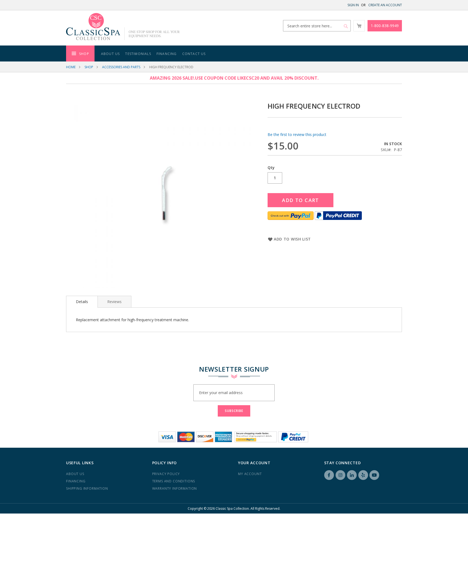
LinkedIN (352, 475)
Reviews (114, 301)
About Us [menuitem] (110, 53)
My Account (250, 474)
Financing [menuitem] (167, 53)
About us (75, 474)
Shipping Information (87, 488)
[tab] (82, 302)
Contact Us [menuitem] (194, 53)
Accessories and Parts (121, 67)
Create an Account (385, 5)
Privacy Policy (166, 474)
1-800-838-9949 (385, 25)
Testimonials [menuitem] (138, 53)
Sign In (353, 5)
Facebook (329, 475)
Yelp (363, 475)
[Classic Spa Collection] (93, 26)
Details (82, 301)
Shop (88, 67)
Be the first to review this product (297, 134)
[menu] (234, 53)
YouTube (374, 475)
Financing (76, 481)
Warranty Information (174, 488)
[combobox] (317, 25)
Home (71, 67)
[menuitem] (80, 53)
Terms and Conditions (173, 481)
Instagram (340, 475)
